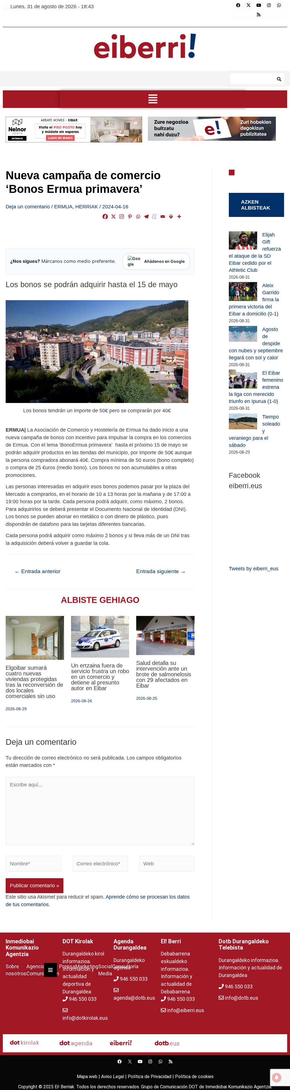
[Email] (162, 216)
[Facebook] (238, 5)
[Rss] (258, 14)
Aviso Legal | (114, 1076)
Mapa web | (89, 1076)
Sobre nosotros (16, 969)
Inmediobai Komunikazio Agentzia (238, 1086)
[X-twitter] (248, 5)
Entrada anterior (37, 571)
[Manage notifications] (276, 1077)
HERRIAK (86, 207)
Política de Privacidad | (151, 1076)
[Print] (170, 216)
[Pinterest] (129, 216)
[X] (113, 216)
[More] (179, 216)
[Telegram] (146, 216)
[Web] (167, 865)
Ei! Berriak (64, 1086)
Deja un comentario (28, 207)
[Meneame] (154, 216)
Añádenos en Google (164, 261)
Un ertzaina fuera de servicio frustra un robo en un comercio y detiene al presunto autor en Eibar (100, 676)
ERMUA (63, 207)
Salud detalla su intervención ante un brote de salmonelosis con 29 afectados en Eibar (163, 674)
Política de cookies (194, 1076)
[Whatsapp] (279, 5)
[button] (153, 99)
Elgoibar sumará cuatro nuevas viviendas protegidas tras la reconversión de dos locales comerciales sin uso (34, 682)
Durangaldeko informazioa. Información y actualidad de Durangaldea (250, 967)
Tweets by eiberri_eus (253, 568)
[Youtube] (258, 5)
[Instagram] (269, 5)
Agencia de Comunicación (42, 969)
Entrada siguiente (161, 571)
